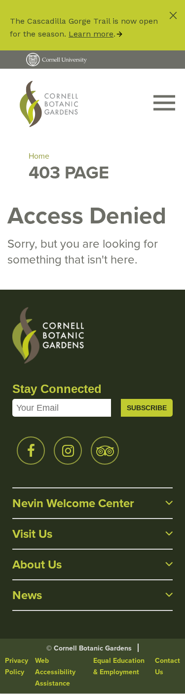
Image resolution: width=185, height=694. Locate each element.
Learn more (91, 34)
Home (39, 156)
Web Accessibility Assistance (55, 672)
